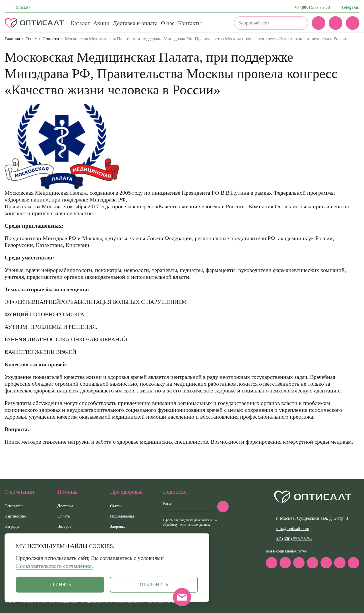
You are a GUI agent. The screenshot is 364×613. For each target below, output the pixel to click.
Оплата (63, 516)
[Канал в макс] (271, 562)
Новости (50, 38)
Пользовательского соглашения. (54, 566)
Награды (12, 526)
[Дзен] (326, 562)
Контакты (190, 23)
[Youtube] (340, 562)
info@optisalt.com (292, 528)
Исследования (122, 516)
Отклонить (154, 584)
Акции (101, 23)
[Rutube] (312, 562)
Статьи (116, 506)
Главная (12, 38)
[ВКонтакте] (299, 562)
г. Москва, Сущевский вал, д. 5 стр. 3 (312, 518)
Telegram (350, 7)
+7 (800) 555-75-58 (312, 7)
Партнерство (15, 516)
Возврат (64, 526)
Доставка (65, 506)
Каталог (80, 23)
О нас (168, 23)
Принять (60, 584)
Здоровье (117, 526)
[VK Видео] (353, 562)
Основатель (14, 506)
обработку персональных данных (186, 525)
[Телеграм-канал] (285, 562)
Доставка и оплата (135, 23)
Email (168, 503)
